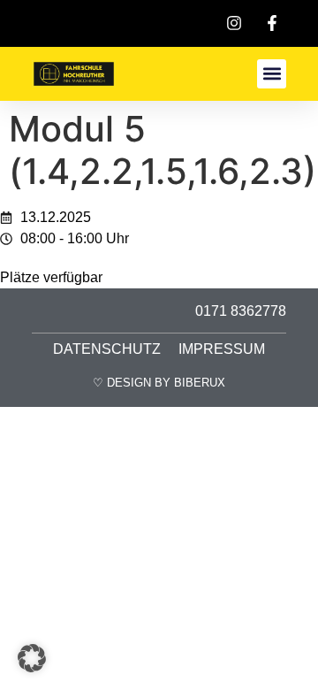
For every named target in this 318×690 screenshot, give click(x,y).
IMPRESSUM (221, 348)
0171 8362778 (240, 310)
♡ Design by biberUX (159, 382)
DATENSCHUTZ (107, 348)
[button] (271, 73)
